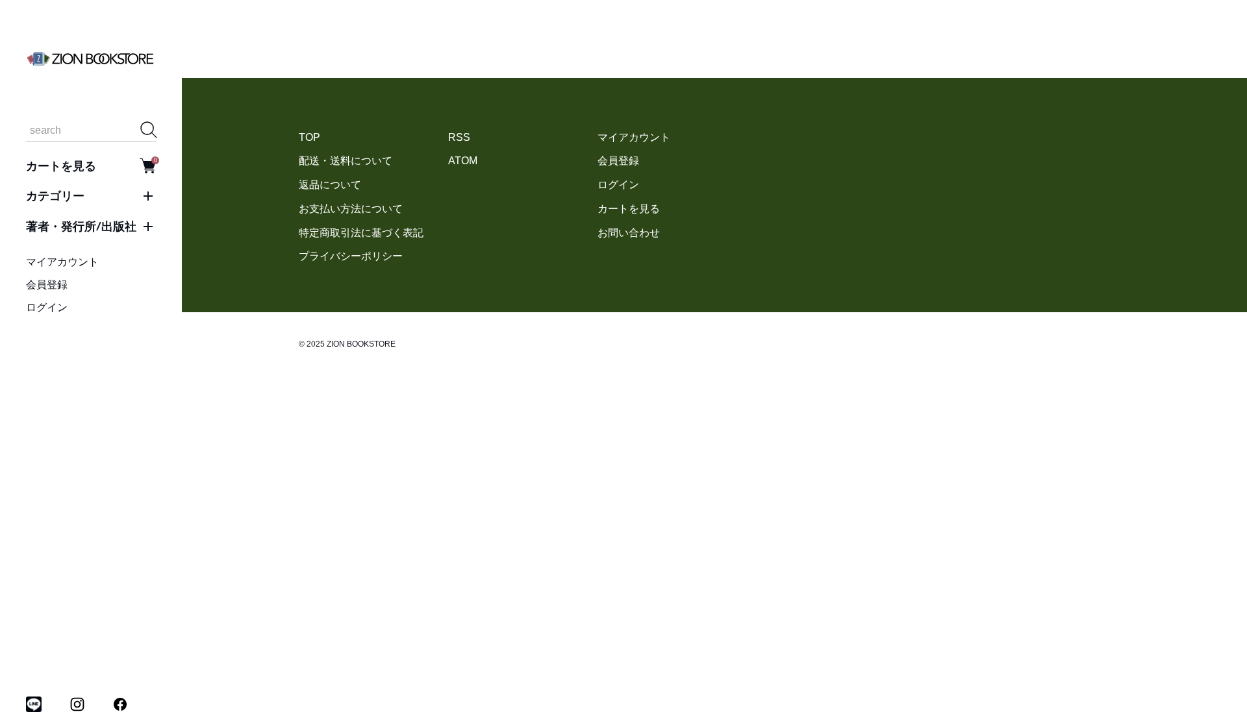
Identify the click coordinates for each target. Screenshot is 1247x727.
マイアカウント (62, 261)
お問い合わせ (629, 232)
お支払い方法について (351, 208)
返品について (330, 184)
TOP (309, 137)
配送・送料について (345, 160)
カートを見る (91, 165)
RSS (459, 137)
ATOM (462, 160)
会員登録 (47, 284)
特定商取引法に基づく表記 (361, 232)
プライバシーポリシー (351, 256)
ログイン (47, 307)
